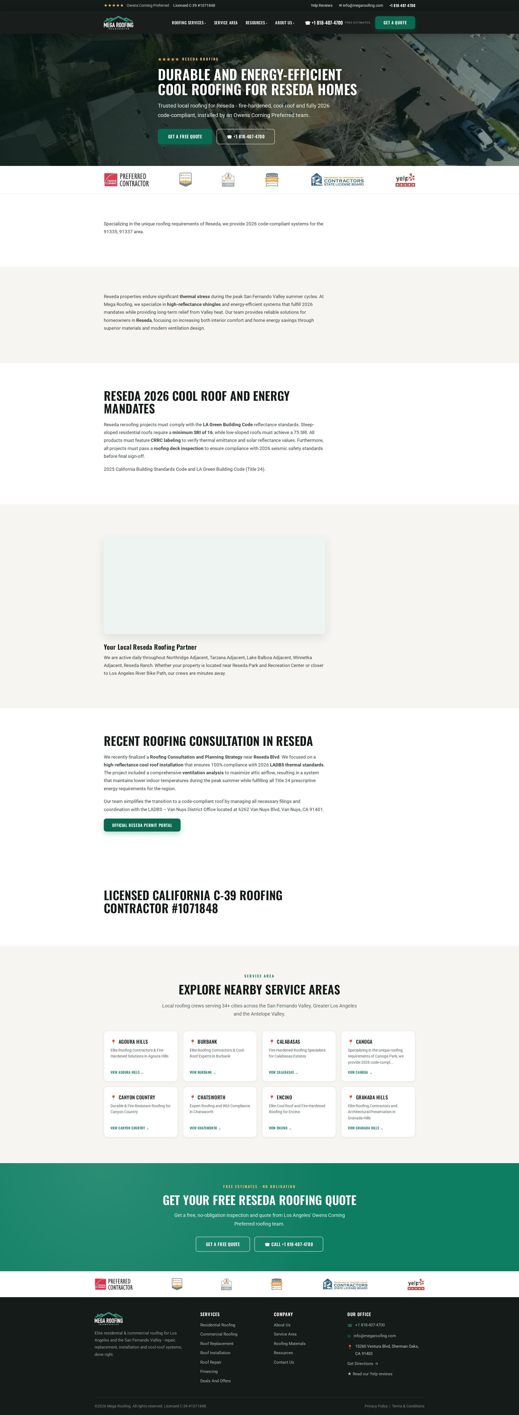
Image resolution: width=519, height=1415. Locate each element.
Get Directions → (362, 1363)
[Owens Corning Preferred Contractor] (126, 180)
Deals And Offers (215, 1381)
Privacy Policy (376, 1406)
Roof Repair (210, 1362)
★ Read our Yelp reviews (369, 1373)
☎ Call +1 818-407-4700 (289, 1244)
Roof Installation (215, 1352)
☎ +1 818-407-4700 (337, 22)
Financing (209, 1371)
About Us (283, 22)
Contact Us (284, 1362)
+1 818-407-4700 (370, 1325)
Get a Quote (395, 22)
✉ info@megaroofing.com (361, 5)
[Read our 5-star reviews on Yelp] (405, 180)
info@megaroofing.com (375, 1335)
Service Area (226, 22)
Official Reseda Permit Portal (142, 825)
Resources (255, 22)
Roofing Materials (290, 1343)
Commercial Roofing (218, 1334)
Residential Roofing (217, 1325)
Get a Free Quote (185, 136)
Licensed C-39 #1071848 (194, 5)
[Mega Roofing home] (118, 22)
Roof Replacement (217, 1343)
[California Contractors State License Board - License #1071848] (337, 180)
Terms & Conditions (408, 1406)
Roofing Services (188, 22)
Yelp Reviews (321, 5)
